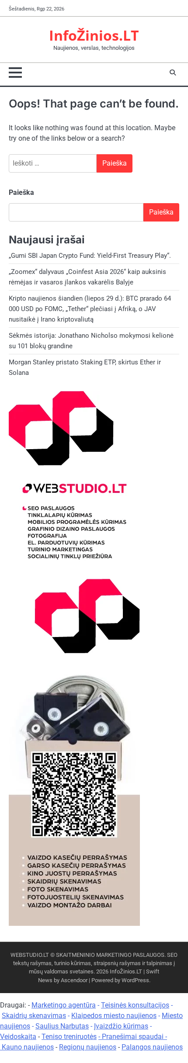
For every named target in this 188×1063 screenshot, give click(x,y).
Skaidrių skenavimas (34, 1015)
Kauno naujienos (28, 1047)
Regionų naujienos (87, 1047)
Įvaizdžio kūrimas (121, 1026)
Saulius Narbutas (62, 1026)
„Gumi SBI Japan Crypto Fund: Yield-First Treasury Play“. (90, 256)
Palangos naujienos (152, 1047)
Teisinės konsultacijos (135, 1005)
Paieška (21, 192)
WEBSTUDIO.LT (29, 955)
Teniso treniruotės (69, 1036)
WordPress (135, 980)
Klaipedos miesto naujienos (114, 1015)
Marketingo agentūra (63, 1005)
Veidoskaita (18, 1036)
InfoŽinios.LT (94, 35)
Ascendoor (74, 980)
